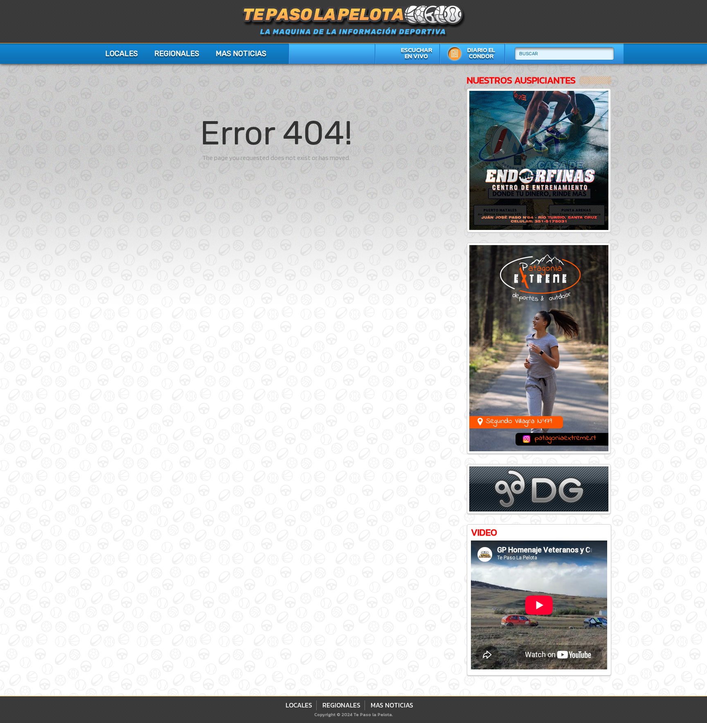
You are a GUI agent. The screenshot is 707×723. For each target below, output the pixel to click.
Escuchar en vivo (416, 53)
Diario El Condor (481, 53)
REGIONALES (176, 53)
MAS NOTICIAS (241, 53)
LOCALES (121, 53)
